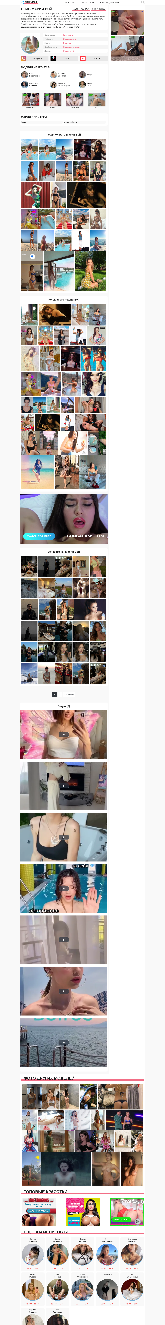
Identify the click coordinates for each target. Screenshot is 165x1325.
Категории (69, 2)
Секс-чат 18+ (88, 2)
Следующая (69, 694)
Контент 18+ (69, 51)
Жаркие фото (69, 39)
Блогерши (68, 35)
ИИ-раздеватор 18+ (110, 2)
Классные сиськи (71, 47)
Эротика (67, 43)
